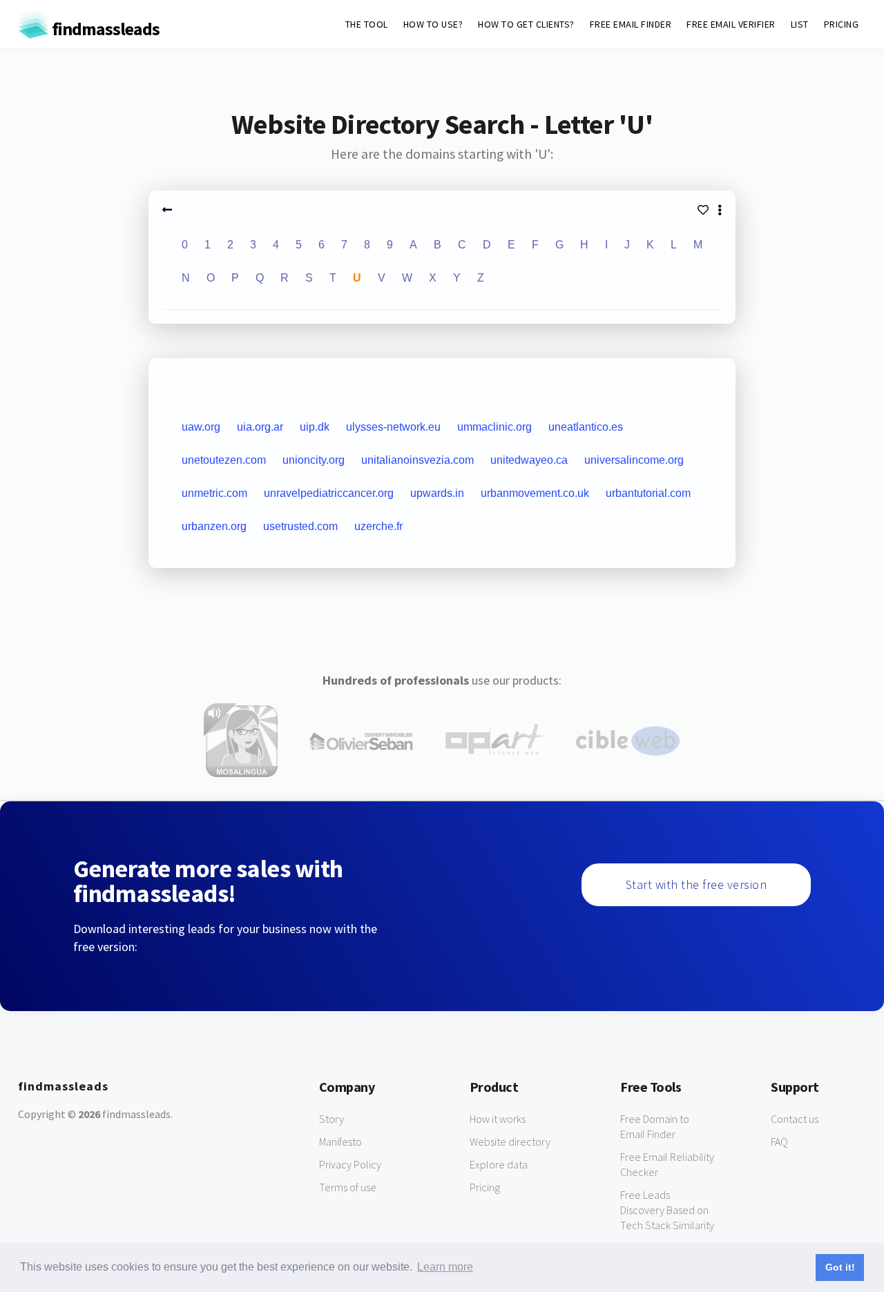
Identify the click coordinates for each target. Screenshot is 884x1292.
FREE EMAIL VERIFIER (731, 24)
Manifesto (340, 1141)
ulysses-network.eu (393, 427)
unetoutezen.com (224, 460)
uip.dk (314, 427)
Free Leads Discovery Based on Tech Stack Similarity (667, 1210)
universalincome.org (634, 460)
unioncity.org (313, 460)
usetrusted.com (300, 526)
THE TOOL (366, 24)
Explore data (499, 1164)
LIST (800, 24)
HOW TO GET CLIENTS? (526, 24)
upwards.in (437, 493)
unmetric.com (214, 493)
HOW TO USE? (433, 24)
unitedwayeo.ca (529, 460)
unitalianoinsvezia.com (417, 460)
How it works (498, 1119)
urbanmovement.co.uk (535, 493)
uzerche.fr (378, 526)
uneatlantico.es (585, 427)
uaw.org (201, 427)
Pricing (485, 1187)
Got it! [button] (840, 1267)
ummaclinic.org (494, 427)
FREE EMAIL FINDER (631, 24)
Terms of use (347, 1187)
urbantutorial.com (648, 493)
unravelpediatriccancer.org (329, 493)
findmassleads (104, 28)
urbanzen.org (214, 526)
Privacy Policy (350, 1164)
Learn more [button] (445, 1267)
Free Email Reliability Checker (667, 1164)
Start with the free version (696, 884)
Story (331, 1119)
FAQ (779, 1141)
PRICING (841, 24)
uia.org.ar (260, 427)
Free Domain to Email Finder (654, 1126)
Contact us (794, 1119)
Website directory (510, 1141)
